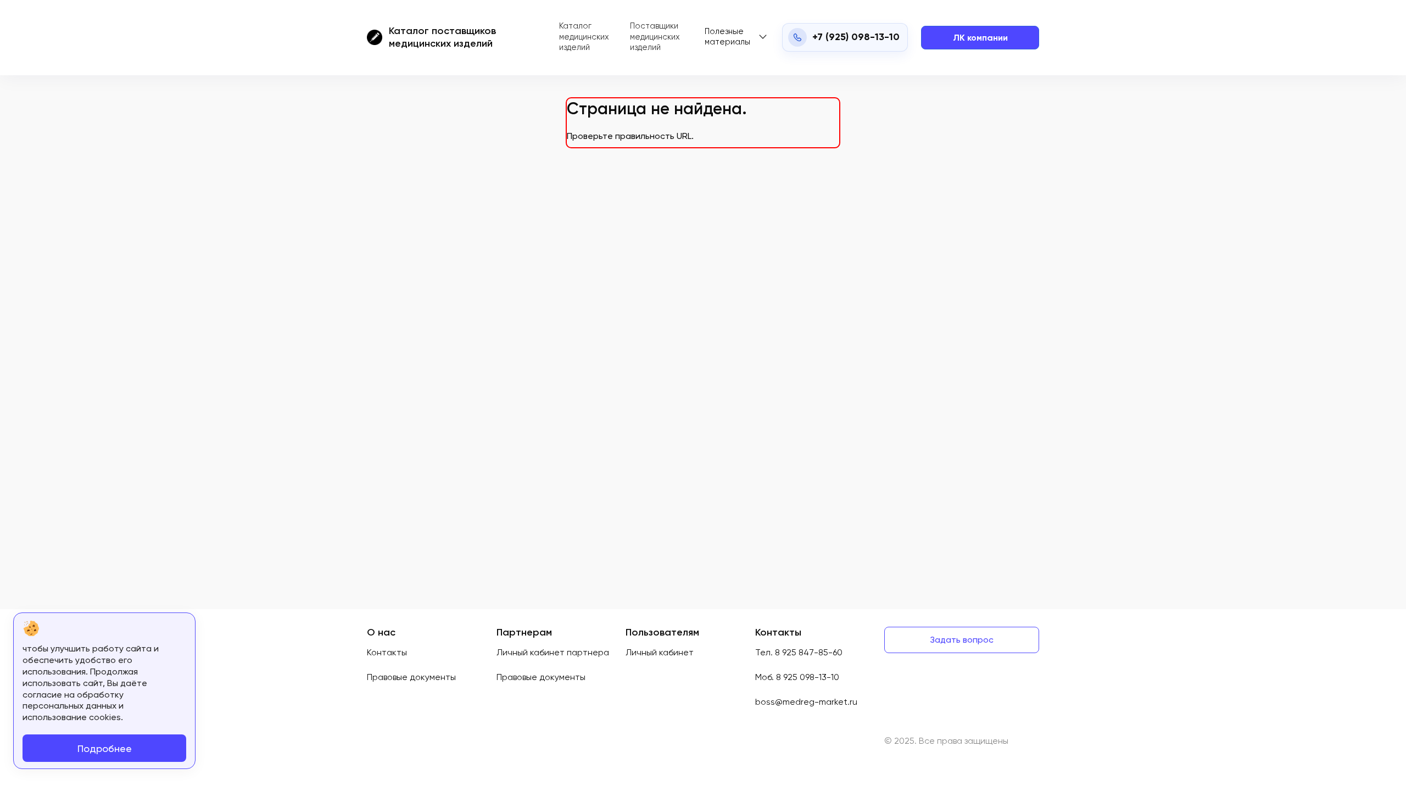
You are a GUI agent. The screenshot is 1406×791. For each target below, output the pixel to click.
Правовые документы (411, 677)
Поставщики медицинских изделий (655, 36)
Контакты (387, 652)
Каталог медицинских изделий (584, 36)
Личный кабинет (660, 652)
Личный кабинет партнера (552, 652)
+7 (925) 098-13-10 (856, 37)
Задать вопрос (962, 639)
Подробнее (104, 748)
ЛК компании (980, 37)
